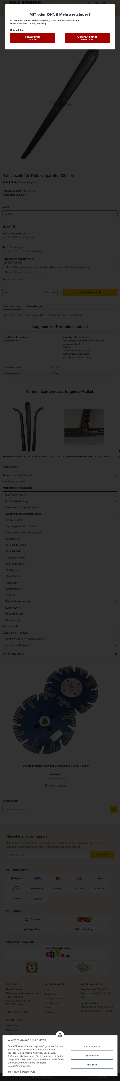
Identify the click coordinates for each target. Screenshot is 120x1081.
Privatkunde (32, 38)
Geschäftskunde (87, 38)
